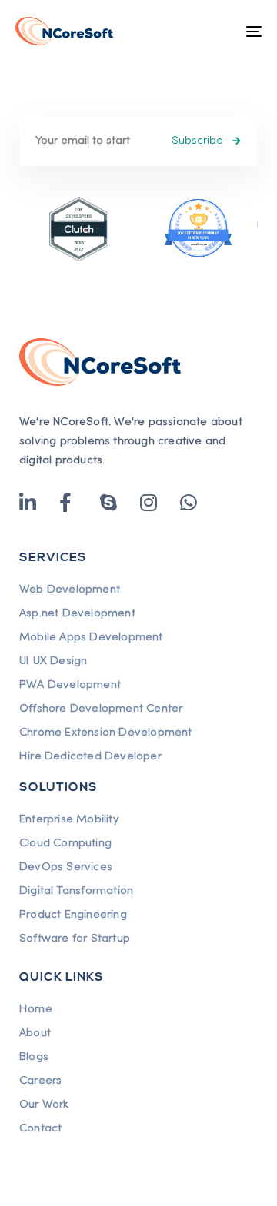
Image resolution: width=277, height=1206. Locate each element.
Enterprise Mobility (68, 819)
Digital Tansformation (76, 890)
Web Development (69, 589)
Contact (40, 1128)
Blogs (33, 1057)
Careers (40, 1080)
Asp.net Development (77, 613)
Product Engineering (73, 914)
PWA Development (70, 684)
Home (35, 1009)
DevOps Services (65, 867)
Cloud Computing (65, 843)
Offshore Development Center (100, 708)
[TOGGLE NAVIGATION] (220, 31)
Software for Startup (74, 938)
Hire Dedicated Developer (90, 756)
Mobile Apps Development (91, 637)
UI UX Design (53, 661)
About (35, 1033)
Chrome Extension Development (105, 732)
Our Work (44, 1104)
